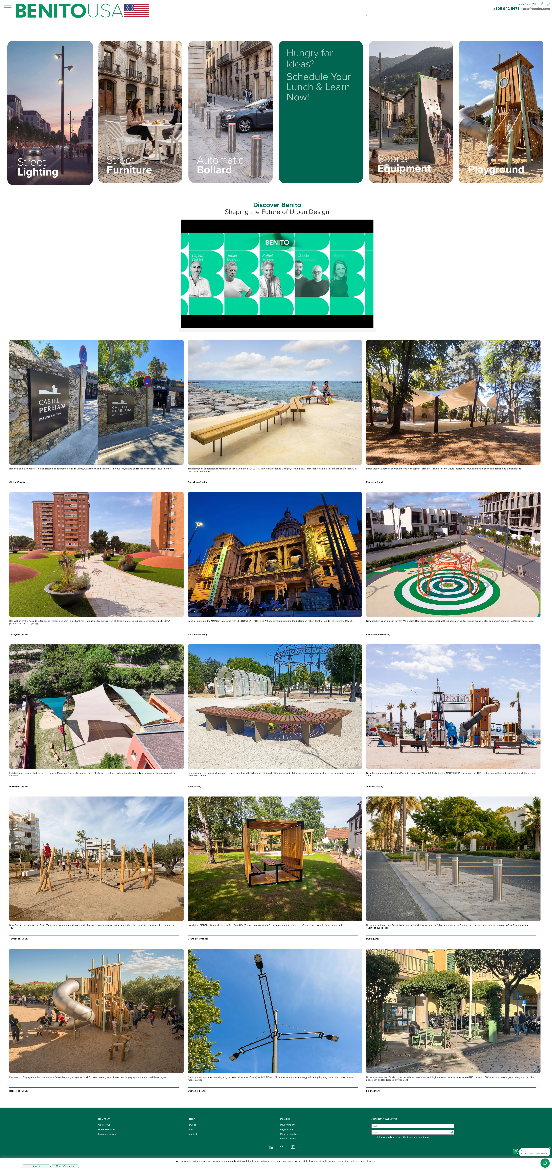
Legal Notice (286, 1129)
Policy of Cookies (289, 1134)
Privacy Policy (287, 1125)
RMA (191, 1129)
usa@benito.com (536, 8)
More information (65, 1166)
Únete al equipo (106, 1129)
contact (193, 1134)
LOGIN (192, 1125)
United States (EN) (527, 4)
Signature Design (107, 1134)
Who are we (104, 1125)
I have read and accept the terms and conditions (404, 1137)
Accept (36, 1166)
